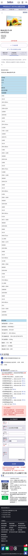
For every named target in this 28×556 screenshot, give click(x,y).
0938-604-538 (17, 385)
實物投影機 (11, 523)
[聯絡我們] (19, 3)
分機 (10, 441)
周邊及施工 (3, 538)
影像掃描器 (3, 534)
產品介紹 (5, 53)
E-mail (4, 444)
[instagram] (11, 549)
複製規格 (25, 12)
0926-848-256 (17, 383)
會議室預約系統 (21, 525)
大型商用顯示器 (12, 525)
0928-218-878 (17, 379)
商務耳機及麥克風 (22, 527)
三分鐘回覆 (15, 45)
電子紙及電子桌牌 (13, 532)
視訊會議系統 (21, 523)
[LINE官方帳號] (7, 549)
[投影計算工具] (22, 3)
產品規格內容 (13, 59)
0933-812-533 (17, 391)
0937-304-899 (8, 398)
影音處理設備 (4, 536)
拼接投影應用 (4, 532)
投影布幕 (3, 527)
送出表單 (14, 463)
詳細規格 (14, 53)
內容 (4, 452)
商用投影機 (3, 525)
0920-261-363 (17, 381)
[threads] (15, 549)
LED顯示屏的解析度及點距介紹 (12, 358)
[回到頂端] (25, 553)
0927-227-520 (8, 404)
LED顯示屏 (11, 529)
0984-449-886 (17, 394)
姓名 (4, 422)
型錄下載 (23, 53)
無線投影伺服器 (5, 529)
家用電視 (11, 527)
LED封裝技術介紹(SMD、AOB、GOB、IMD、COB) (13, 363)
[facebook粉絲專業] (3, 549)
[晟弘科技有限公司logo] (10, 3)
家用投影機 (3, 523)
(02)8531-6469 (17, 49)
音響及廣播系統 (21, 532)
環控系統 (20, 529)
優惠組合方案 (4, 541)
